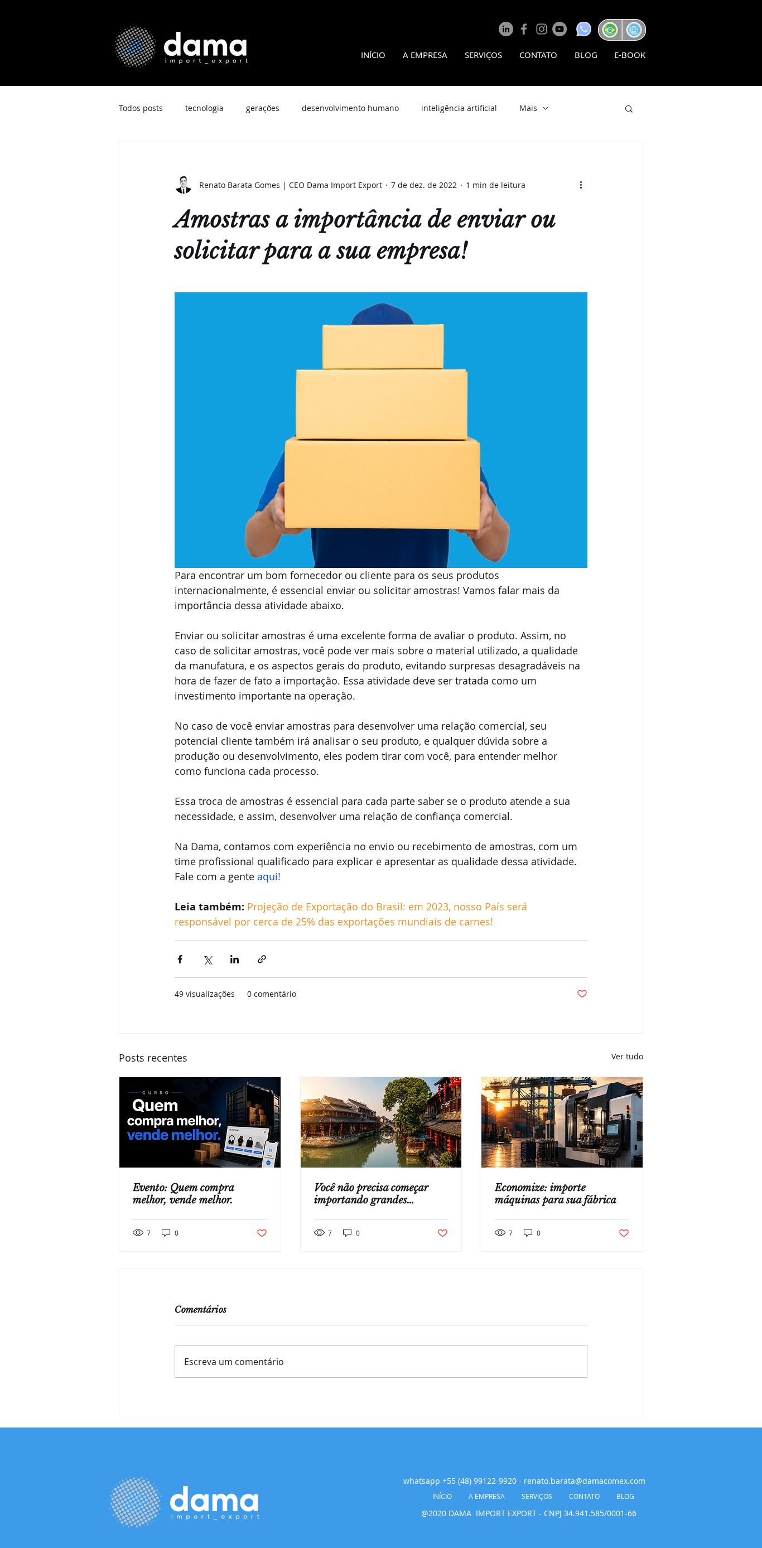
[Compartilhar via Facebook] (180, 959)
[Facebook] (524, 29)
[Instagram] (541, 29)
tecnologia (204, 108)
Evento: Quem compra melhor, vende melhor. (183, 1194)
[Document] (609, 30)
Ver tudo (627, 1056)
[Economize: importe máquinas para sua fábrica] (562, 1122)
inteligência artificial (459, 108)
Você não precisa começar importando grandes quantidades (371, 1194)
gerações (262, 108)
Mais (528, 108)
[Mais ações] (580, 184)
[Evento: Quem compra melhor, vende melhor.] (200, 1122)
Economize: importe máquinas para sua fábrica (555, 1194)
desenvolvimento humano (350, 108)
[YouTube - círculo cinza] (559, 29)
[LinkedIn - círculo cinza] (506, 29)
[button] (629, 108)
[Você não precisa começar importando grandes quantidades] (381, 1122)
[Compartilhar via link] (262, 959)
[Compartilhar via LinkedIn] (234, 959)
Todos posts (141, 108)
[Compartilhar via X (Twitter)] (207, 959)
